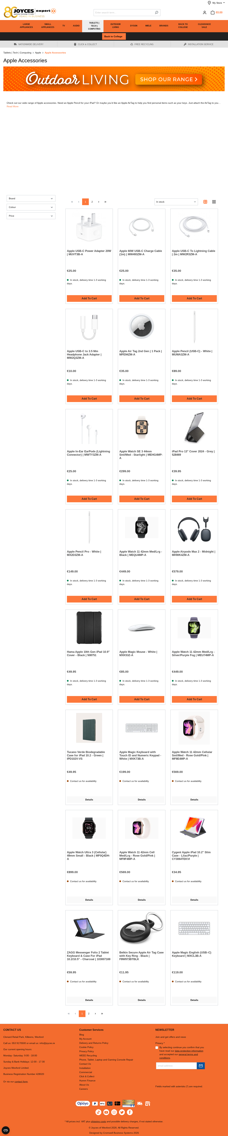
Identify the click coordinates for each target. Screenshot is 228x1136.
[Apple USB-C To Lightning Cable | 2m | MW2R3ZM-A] (194, 227)
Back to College (114, 36)
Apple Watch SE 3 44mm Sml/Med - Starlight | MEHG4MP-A (141, 455)
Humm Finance (87, 1080)
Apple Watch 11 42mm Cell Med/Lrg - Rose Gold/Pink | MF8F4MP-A (137, 856)
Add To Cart (89, 298)
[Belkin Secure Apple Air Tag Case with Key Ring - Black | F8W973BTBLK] (141, 928)
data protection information (189, 1050)
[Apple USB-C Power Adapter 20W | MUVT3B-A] (89, 227)
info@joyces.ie (47, 1043)
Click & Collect (86, 1076)
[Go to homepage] (28, 12)
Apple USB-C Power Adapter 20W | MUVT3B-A (89, 252)
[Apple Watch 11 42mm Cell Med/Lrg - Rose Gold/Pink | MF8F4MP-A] (141, 828)
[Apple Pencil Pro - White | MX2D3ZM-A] (89, 527)
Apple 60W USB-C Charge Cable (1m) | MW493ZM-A (140, 252)
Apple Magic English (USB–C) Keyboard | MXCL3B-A (191, 954)
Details (89, 799)
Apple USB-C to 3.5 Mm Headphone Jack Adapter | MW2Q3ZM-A (84, 354)
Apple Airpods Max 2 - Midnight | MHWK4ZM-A (193, 553)
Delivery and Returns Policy (93, 1043)
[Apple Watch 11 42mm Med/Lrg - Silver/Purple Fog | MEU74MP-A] (194, 627)
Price (11, 215)
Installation (85, 1068)
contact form (21, 1081)
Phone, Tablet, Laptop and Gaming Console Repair (106, 1059)
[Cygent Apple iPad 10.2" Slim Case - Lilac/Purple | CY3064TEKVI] (194, 828)
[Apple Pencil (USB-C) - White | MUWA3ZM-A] (194, 327)
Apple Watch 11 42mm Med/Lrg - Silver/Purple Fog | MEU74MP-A (193, 653)
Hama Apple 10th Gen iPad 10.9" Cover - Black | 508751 (88, 653)
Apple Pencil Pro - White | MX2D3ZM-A (84, 553)
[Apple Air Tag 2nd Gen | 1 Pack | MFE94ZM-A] (141, 327)
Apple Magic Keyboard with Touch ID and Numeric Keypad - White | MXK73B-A (140, 755)
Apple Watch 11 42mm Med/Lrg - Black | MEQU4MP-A (140, 553)
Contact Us (85, 1064)
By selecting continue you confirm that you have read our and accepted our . (181, 1052)
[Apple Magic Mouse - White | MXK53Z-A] (141, 627)
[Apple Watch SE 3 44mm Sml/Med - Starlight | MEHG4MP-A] (141, 427)
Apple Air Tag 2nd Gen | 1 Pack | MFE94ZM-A (140, 353)
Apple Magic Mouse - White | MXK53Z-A (138, 653)
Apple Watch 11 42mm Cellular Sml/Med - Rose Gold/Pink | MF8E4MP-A (192, 755)
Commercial (85, 1072)
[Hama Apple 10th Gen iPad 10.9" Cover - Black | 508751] (89, 627)
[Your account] (205, 12)
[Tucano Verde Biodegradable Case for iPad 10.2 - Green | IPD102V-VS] (89, 728)
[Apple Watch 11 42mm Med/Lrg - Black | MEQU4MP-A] (141, 527)
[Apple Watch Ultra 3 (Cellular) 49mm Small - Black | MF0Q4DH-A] (89, 828)
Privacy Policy (86, 1051)
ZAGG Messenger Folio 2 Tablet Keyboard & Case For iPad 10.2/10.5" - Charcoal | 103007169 (88, 956)
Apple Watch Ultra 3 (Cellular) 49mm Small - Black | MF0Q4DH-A (88, 856)
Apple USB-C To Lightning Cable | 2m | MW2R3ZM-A (193, 252)
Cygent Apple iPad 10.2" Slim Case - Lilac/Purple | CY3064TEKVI (191, 856)
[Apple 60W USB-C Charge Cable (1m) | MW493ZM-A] (141, 227)
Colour (12, 207)
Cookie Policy (86, 1047)
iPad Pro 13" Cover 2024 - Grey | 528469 (193, 453)
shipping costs (98, 1121)
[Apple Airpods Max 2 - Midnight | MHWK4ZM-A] (194, 527)
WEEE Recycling (88, 1055)
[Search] (156, 12)
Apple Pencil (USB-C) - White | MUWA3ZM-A (192, 353)
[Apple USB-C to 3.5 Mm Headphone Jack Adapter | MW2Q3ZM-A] (89, 327)
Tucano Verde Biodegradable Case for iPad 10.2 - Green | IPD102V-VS (86, 755)
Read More (13, 106)
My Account (85, 1038)
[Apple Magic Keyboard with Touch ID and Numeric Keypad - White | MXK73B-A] (141, 728)
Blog (81, 1034)
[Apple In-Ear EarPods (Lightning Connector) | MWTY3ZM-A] (89, 427)
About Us (84, 1084)
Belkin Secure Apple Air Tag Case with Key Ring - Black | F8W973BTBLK (141, 956)
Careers (83, 1089)
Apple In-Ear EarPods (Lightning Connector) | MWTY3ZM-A (88, 453)
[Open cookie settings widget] (6, 1130)
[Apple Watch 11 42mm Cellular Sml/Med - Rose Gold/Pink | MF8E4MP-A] (194, 728)
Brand (12, 198)
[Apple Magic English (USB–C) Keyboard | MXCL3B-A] (194, 928)
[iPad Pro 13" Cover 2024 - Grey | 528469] (194, 427)
